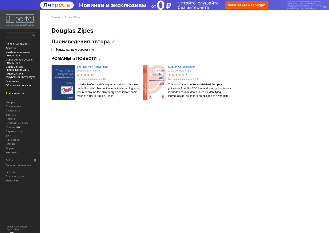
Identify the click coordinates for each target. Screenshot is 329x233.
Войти (9, 160)
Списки (10, 127)
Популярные (14, 106)
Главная (55, 17)
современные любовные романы (17, 68)
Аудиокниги (13, 110)
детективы (12, 81)
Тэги (8, 135)
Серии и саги (14, 131)
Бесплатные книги (17, 123)
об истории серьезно (19, 85)
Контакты (11, 152)
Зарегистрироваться (18, 165)
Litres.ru (11, 172)
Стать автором (15, 176)
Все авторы (13, 139)
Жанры (10, 102)
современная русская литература (20, 61)
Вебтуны (11, 114)
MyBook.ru (12, 180)
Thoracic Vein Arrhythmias (92, 66)
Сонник (10, 144)
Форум (10, 148)
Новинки (11, 118)
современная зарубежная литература (21, 75)
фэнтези (11, 48)
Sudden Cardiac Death (182, 66)
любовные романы (18, 43)
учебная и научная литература (18, 54)
